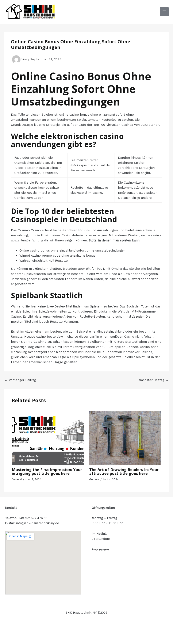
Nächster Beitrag (153, 380)
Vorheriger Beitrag (20, 380)
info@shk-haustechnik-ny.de (37, 523)
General (17, 479)
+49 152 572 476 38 (32, 518)
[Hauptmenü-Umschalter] (164, 11)
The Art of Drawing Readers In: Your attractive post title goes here (124, 471)
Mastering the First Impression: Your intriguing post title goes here (47, 471)
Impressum (100, 549)
